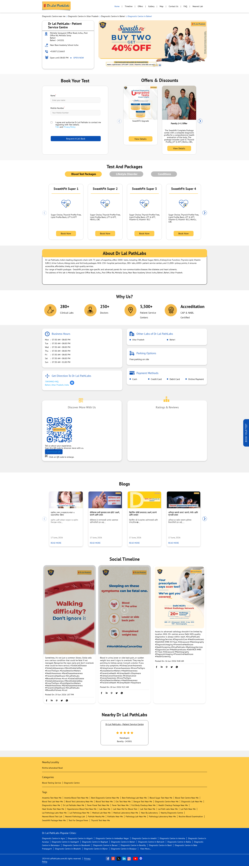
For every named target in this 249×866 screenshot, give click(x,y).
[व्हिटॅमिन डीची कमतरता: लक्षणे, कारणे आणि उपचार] (144, 500)
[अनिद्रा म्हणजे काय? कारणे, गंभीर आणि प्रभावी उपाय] (183, 500)
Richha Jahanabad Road (52, 768)
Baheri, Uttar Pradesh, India (57, 385)
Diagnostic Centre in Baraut (105, 845)
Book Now (66, 233)
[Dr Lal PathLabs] (56, 6)
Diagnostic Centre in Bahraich (151, 842)
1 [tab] (154, 65)
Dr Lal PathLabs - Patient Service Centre (124, 724)
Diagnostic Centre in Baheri (123, 842)
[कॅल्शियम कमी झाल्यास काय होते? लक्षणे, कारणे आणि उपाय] (105, 500)
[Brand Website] (141, 858)
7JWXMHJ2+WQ (52, 381)
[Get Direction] (72, 384)
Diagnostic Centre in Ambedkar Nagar (112, 838)
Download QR (54, 451)
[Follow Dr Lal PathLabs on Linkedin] (124, 858)
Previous (119, 121)
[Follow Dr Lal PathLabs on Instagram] (129, 858)
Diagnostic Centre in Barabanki (76, 845)
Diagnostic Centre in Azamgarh (65, 842)
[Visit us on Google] (113, 858)
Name (53, 95)
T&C (57, 127)
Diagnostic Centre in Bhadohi (68, 848)
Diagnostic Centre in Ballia (179, 842)
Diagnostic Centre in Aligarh (80, 838)
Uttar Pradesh (138, 340)
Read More (56, 543)
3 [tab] (160, 65)
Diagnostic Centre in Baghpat (95, 842)
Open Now (78, 58)
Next (200, 121)
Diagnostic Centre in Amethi (144, 838)
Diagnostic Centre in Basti (160, 845)
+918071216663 (57, 51)
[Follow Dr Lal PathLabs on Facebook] (107, 858)
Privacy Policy (70, 127)
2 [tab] (157, 65)
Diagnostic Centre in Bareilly (133, 845)
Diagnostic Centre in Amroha (172, 838)
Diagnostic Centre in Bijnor (96, 848)
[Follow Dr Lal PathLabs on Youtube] (135, 858)
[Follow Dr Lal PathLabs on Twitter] (118, 858)
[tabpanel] (152, 44)
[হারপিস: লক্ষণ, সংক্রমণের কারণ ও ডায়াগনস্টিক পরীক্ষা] (66, 500)
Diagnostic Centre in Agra (53, 838)
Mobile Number (57, 107)
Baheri (172, 340)
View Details (140, 138)
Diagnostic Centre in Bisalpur (124, 848)
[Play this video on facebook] (69, 612)
